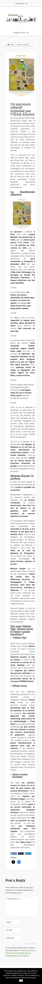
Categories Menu (19, 32)
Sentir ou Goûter (23, 45)
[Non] (39, 976)
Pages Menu (19, 3)
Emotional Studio (22, 651)
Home (12, 45)
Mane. (27, 847)
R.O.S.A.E (14, 705)
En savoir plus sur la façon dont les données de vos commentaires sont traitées (20, 953)
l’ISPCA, (26, 793)
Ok (21, 980)
